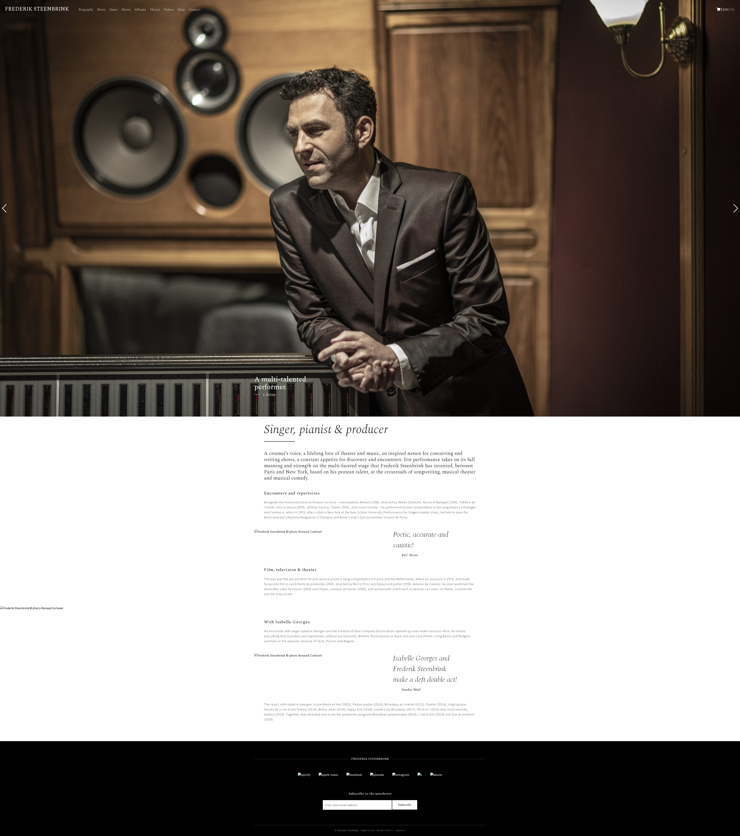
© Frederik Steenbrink (347, 830)
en (725, 9)
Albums (140, 9)
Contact (194, 9)
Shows (126, 9)
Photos (155, 9)
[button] (735, 208)
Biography (86, 9)
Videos (169, 9)
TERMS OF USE (368, 830)
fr (732, 9)
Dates (113, 9)
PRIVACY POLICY (385, 830)
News (101, 9)
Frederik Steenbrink (37, 9)
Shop (181, 9)
